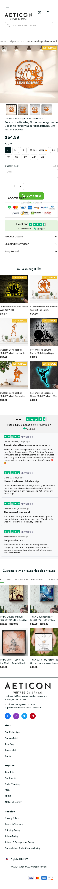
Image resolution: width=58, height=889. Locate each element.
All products (16, 41)
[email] (23, 704)
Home (3, 41)
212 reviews (41, 425)
